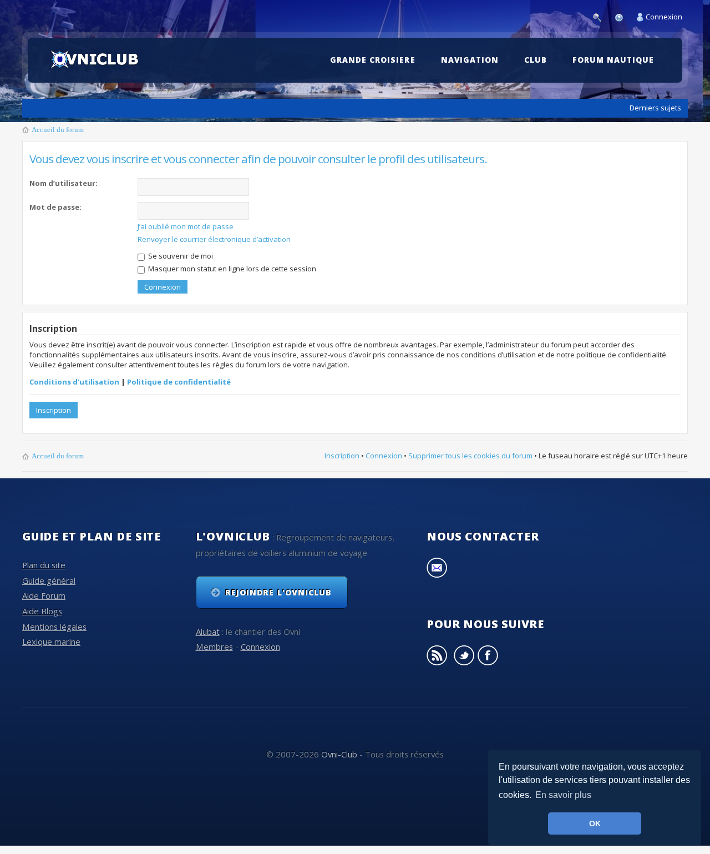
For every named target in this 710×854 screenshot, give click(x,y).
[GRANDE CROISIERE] (375, 43)
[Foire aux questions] (622, 17)
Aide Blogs (42, 611)
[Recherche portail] (600, 17)
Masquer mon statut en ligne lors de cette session (231, 269)
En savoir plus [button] (563, 795)
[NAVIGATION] (472, 43)
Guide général (48, 580)
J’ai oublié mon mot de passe (186, 226)
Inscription (53, 410)
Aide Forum (43, 595)
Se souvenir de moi (179, 256)
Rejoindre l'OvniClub (278, 592)
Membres (214, 646)
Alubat (208, 631)
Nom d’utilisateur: (63, 183)
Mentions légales (54, 626)
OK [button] (595, 823)
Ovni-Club (339, 754)
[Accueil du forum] (96, 60)
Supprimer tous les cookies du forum (470, 456)
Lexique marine (51, 641)
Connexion (664, 17)
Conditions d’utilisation (74, 382)
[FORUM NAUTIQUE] (616, 43)
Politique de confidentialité (179, 382)
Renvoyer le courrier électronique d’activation (214, 239)
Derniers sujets (655, 108)
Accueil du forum (58, 129)
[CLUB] (538, 43)
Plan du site (43, 564)
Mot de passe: (55, 207)
